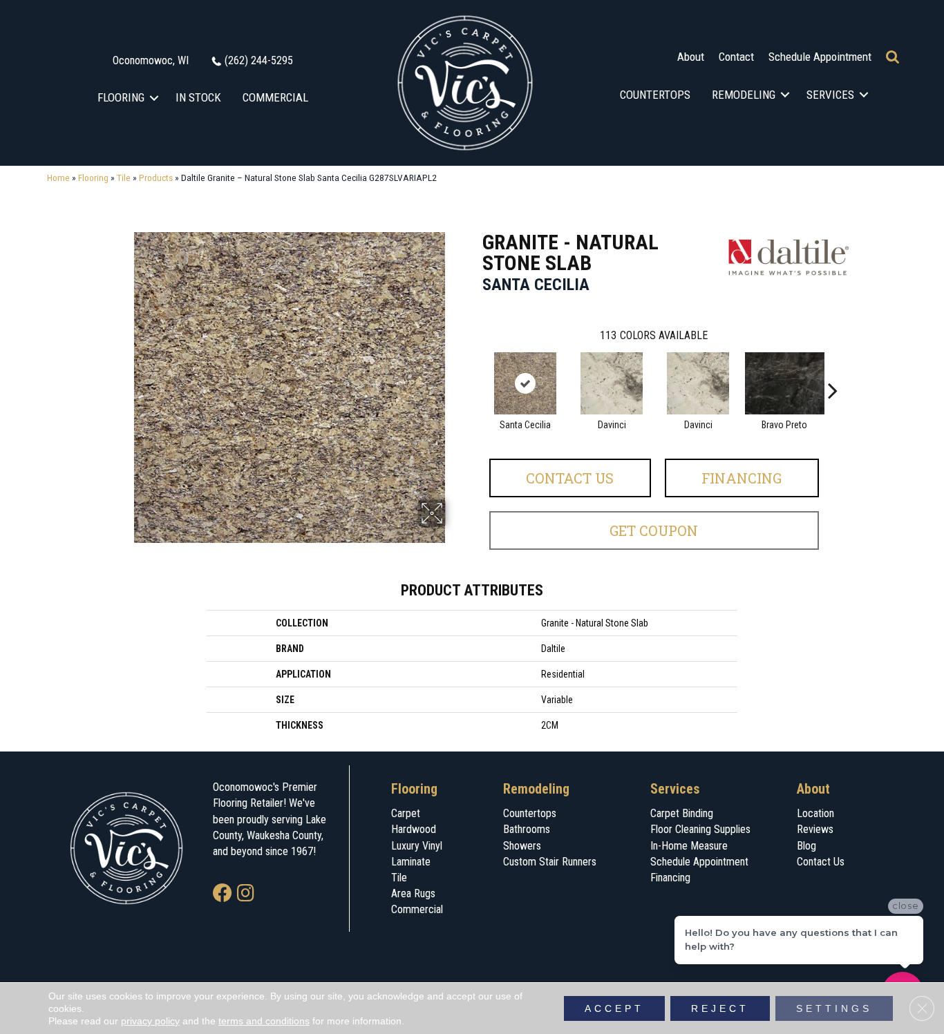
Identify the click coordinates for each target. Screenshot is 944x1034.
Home (58, 177)
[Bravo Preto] (785, 383)
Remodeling (743, 95)
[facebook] (222, 894)
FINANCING (741, 478)
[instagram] (245, 894)
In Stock (198, 97)
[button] (154, 97)
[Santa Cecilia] (525, 383)
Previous (475, 369)
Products (156, 177)
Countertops (655, 95)
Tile (124, 177)
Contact (736, 57)
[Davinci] (611, 383)
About (690, 57)
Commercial (275, 97)
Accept (614, 1008)
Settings (834, 1008)
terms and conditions (264, 1020)
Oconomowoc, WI (151, 60)
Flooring (120, 97)
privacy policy (150, 1020)
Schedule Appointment (819, 57)
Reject (720, 1008)
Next (832, 369)
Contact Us (570, 478)
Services (830, 95)
